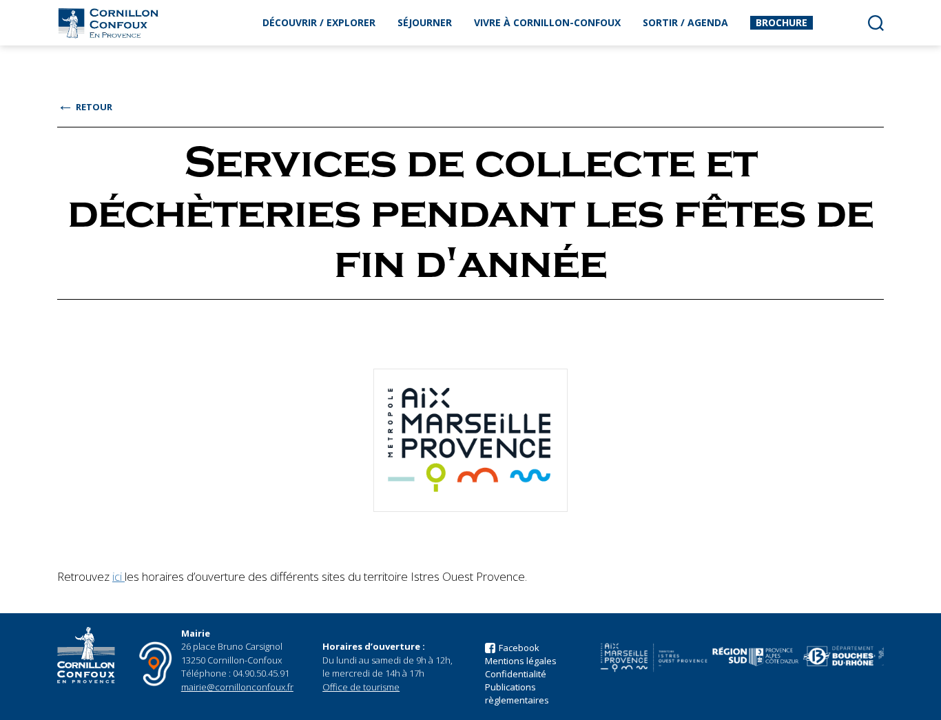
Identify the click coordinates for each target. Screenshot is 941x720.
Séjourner (424, 22)
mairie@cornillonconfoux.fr (237, 687)
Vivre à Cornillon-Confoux (547, 22)
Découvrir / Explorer (318, 22)
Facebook (519, 647)
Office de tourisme (361, 687)
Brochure (781, 22)
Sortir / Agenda (685, 22)
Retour (84, 107)
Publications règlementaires (517, 693)
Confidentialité (515, 674)
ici (118, 576)
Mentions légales (521, 661)
